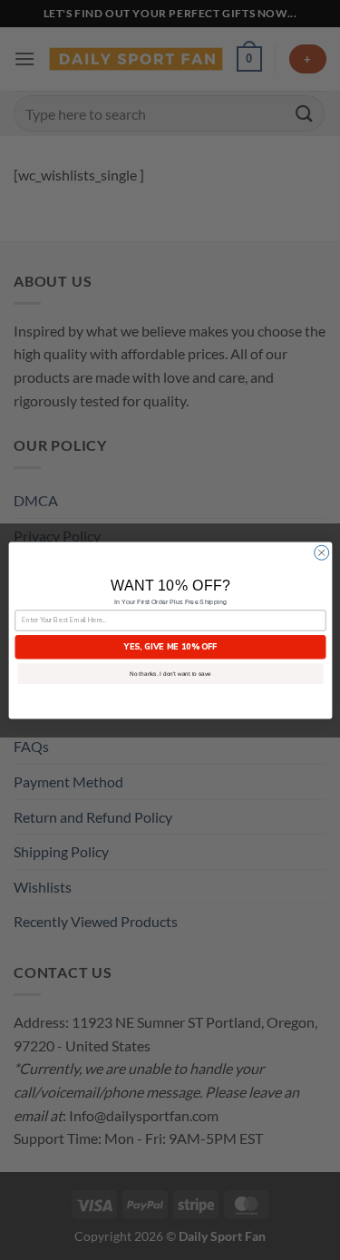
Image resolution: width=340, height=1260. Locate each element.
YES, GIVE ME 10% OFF (170, 645)
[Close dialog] (321, 552)
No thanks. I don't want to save (170, 672)
